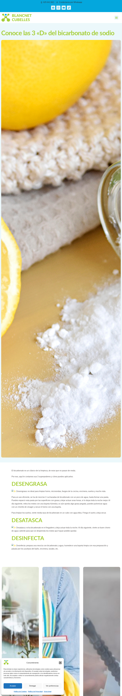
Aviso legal (47, 691)
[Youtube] (64, 8)
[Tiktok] (69, 8)
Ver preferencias (52, 686)
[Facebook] (53, 8)
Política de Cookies (20, 691)
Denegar (32, 686)
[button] (60, 663)
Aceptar (13, 686)
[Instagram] (58, 8)
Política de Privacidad (35, 691)
